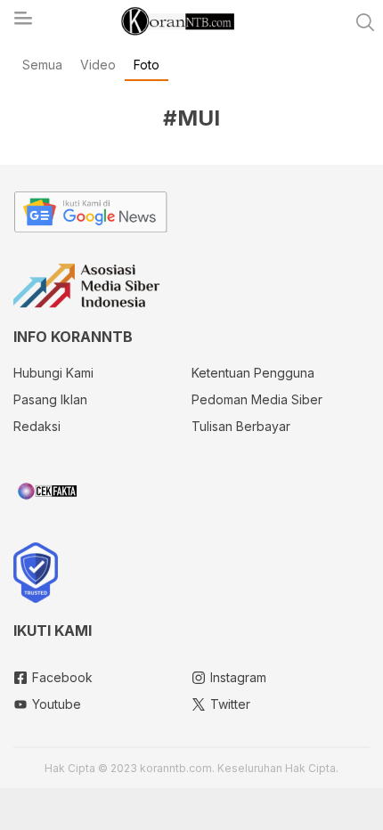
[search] (365, 22)
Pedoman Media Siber (257, 399)
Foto (146, 64)
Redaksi (37, 426)
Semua (42, 64)
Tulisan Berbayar (241, 426)
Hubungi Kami (53, 372)
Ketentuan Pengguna (253, 372)
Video (98, 64)
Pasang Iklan (50, 399)
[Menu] (22, 23)
